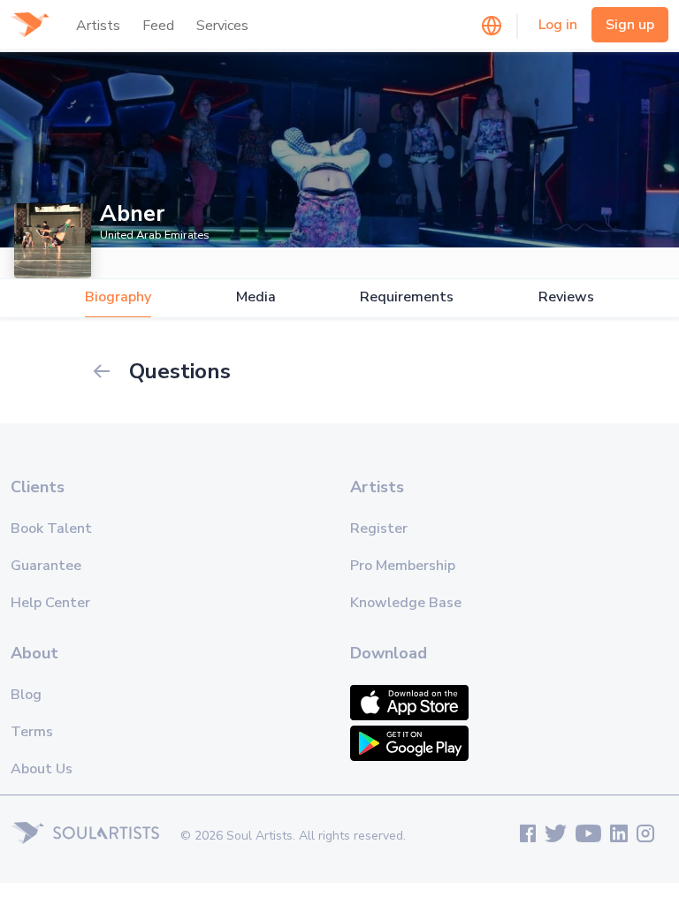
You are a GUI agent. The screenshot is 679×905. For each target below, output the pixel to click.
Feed (158, 25)
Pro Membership (402, 565)
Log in (557, 24)
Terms (32, 732)
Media (256, 297)
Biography (118, 297)
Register (379, 528)
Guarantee (46, 565)
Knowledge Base (406, 603)
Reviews (566, 297)
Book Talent (51, 528)
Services (222, 25)
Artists (98, 25)
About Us (41, 769)
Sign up (630, 24)
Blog (26, 694)
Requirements (407, 297)
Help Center (50, 603)
